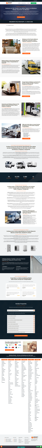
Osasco (9, 381)
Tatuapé (22, 388)
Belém (22, 363)
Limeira (36, 388)
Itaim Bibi (29, 389)
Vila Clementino (30, 423)
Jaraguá (9, 379)
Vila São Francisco (10, 403)
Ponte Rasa (23, 382)
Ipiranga (29, 388)
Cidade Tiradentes (24, 368)
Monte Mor (36, 394)
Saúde (29, 421)
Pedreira (29, 414)
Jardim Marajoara (30, 397)
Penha (22, 381)
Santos (35, 403)
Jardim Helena (23, 376)
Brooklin (29, 364)
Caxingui (9, 371)
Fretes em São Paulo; (25, 134)
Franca (35, 376)
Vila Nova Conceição (30, 428)
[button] (5, 248)
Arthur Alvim (23, 362)
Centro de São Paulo (4, 359)
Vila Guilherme (16, 382)
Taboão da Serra (10, 396)
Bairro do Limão (17, 362)
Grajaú (29, 381)
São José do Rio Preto (37, 409)
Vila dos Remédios (10, 397)
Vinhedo (36, 420)
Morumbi (29, 408)
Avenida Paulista (4, 363)
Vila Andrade (29, 422)
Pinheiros (9, 386)
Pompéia (9, 388)
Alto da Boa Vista (30, 362)
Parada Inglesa (16, 375)
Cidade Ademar (30, 375)
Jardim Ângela (30, 394)
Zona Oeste (11, 359)
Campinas (36, 370)
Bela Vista (3, 364)
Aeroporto (36, 362)
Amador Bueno (10, 365)
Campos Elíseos (3, 369)
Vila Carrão (23, 389)
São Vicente (36, 411)
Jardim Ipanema (30, 396)
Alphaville (9, 362)
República (3, 377)
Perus (15, 376)
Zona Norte (17, 359)
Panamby (29, 409)
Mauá (35, 390)
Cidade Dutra (29, 377)
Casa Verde (16, 364)
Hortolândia (36, 381)
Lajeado (22, 377)
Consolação (3, 370)
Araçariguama (36, 364)
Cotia (8, 372)
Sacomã (29, 416)
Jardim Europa (30, 395)
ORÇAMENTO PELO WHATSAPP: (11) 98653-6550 (21, 21)
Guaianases (23, 370)
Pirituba (9, 387)
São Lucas (23, 383)
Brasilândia (16, 363)
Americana (36, 363)
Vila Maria (16, 383)
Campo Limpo (29, 368)
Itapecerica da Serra (30, 390)
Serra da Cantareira (37, 412)
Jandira (9, 378)
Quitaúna (9, 390)
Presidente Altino (10, 389)
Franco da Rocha (37, 377)
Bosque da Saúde (30, 363)
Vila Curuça (23, 390)
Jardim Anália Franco (24, 375)
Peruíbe (36, 395)
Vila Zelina (23, 396)
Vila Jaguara (9, 398)
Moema (29, 407)
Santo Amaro (29, 420)
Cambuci (3, 368)
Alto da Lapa (9, 363)
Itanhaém (36, 383)
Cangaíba (23, 364)
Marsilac (29, 403)
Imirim (15, 368)
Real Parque (29, 415)
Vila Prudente (23, 395)
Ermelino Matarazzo (24, 369)
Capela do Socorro (30, 369)
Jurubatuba (29, 402)
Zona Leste (24, 359)
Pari (2, 376)
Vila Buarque (3, 382)
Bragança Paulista (37, 368)
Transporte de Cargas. (25, 136)
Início (7, 25)
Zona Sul (31, 359)
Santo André (36, 402)
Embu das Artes (10, 373)
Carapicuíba (9, 370)
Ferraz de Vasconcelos (37, 375)
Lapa (8, 380)
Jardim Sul (29, 401)
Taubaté (36, 416)
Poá (35, 397)
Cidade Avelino (30, 376)
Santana (16, 377)
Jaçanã (16, 369)
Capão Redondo (30, 370)
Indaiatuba (36, 382)
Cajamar (36, 369)
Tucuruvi (16, 381)
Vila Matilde (23, 394)
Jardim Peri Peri (17, 370)
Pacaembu (3, 375)
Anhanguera (3, 362)
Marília (35, 389)
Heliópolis (29, 383)
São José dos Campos (37, 410)
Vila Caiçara (36, 419)
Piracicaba (36, 396)
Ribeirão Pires (36, 401)
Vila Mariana (29, 427)
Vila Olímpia (29, 429)
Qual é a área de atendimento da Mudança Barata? (13, 310)
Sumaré (9, 395)
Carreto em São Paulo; (25, 133)
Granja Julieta (29, 382)
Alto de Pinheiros (10, 364)
